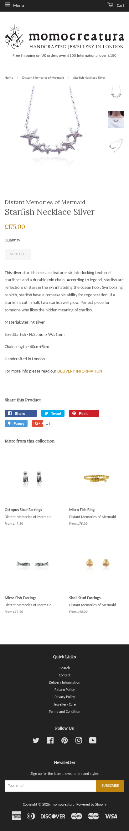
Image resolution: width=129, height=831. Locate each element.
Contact (64, 675)
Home (9, 78)
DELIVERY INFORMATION (79, 371)
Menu (18, 5)
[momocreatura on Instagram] (78, 742)
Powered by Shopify (91, 805)
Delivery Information (64, 683)
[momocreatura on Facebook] (50, 742)
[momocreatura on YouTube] (92, 742)
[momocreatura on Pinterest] (64, 742)
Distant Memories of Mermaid (43, 78)
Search (64, 668)
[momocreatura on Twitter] (36, 742)
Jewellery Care (65, 705)
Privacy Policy (64, 697)
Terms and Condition (64, 712)
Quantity (12, 240)
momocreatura (63, 805)
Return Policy (64, 690)
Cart (120, 5)
